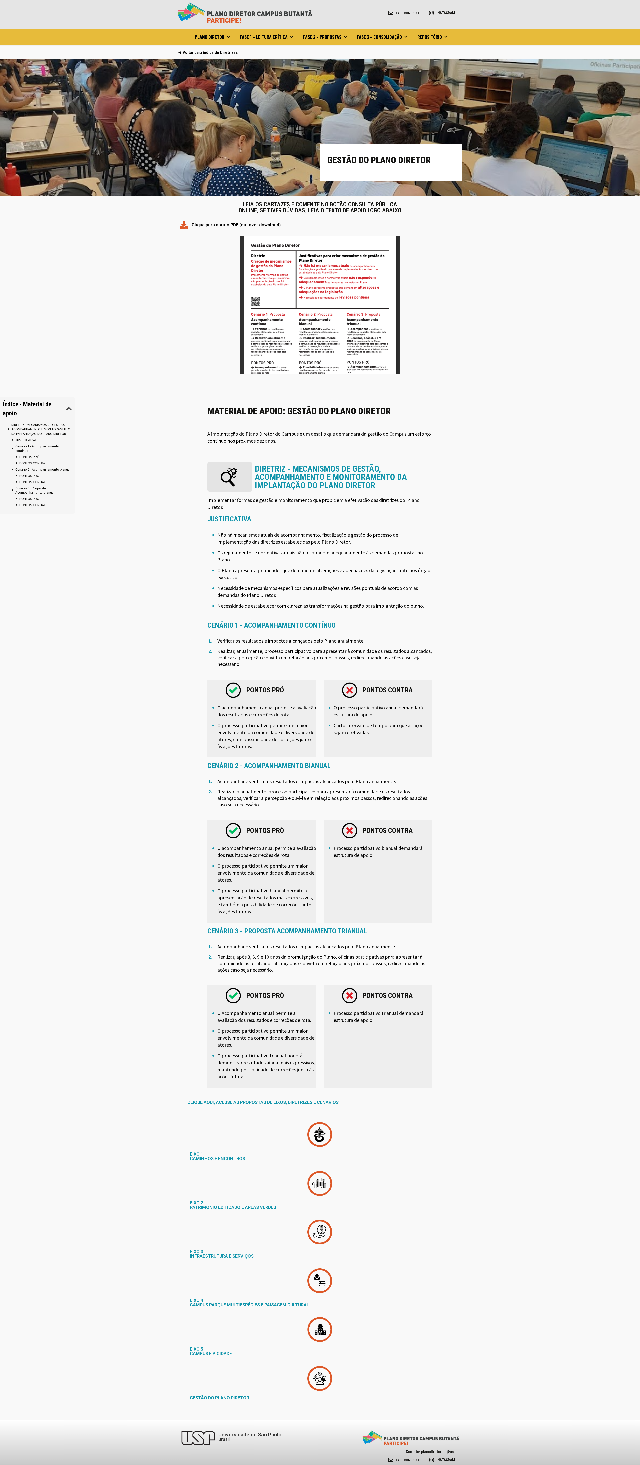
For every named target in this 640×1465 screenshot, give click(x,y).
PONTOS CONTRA (32, 463)
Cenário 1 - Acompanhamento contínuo (37, 448)
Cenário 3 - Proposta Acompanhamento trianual (35, 490)
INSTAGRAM (446, 13)
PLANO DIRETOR (209, 37)
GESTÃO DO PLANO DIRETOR (219, 1397)
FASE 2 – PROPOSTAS (322, 37)
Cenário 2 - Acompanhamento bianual (43, 469)
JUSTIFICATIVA (26, 440)
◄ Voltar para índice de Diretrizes (208, 52)
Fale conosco (407, 13)
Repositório (430, 37)
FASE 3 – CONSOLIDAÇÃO (379, 37)
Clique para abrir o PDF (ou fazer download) (236, 224)
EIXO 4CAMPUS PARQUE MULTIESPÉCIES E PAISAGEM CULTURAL (249, 1302)
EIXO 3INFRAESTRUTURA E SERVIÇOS (222, 1254)
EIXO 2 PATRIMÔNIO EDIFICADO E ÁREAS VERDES (233, 1205)
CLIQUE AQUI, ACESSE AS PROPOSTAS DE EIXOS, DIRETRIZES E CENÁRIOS (263, 1102)
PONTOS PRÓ (30, 457)
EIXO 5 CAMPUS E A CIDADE (211, 1351)
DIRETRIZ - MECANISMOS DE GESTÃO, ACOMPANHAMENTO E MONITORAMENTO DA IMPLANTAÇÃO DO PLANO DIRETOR (41, 429)
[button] (69, 408)
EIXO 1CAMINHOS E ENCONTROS (217, 1156)
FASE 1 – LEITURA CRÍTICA (264, 37)
